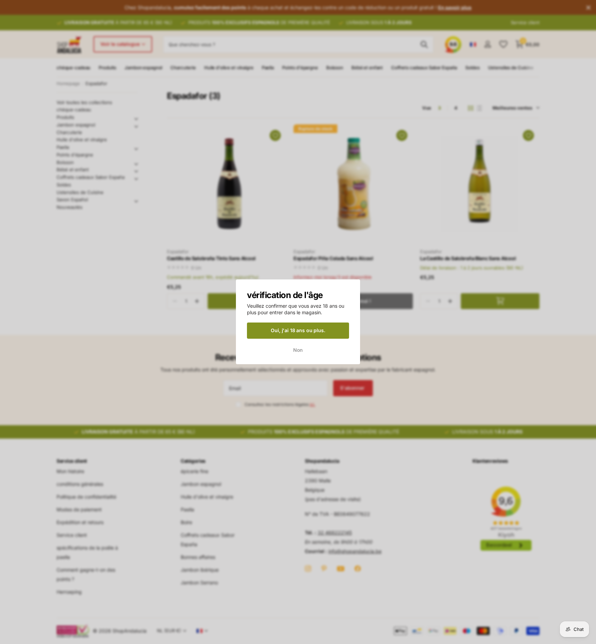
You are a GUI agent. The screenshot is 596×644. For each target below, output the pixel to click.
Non (298, 350)
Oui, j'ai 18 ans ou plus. (298, 330)
